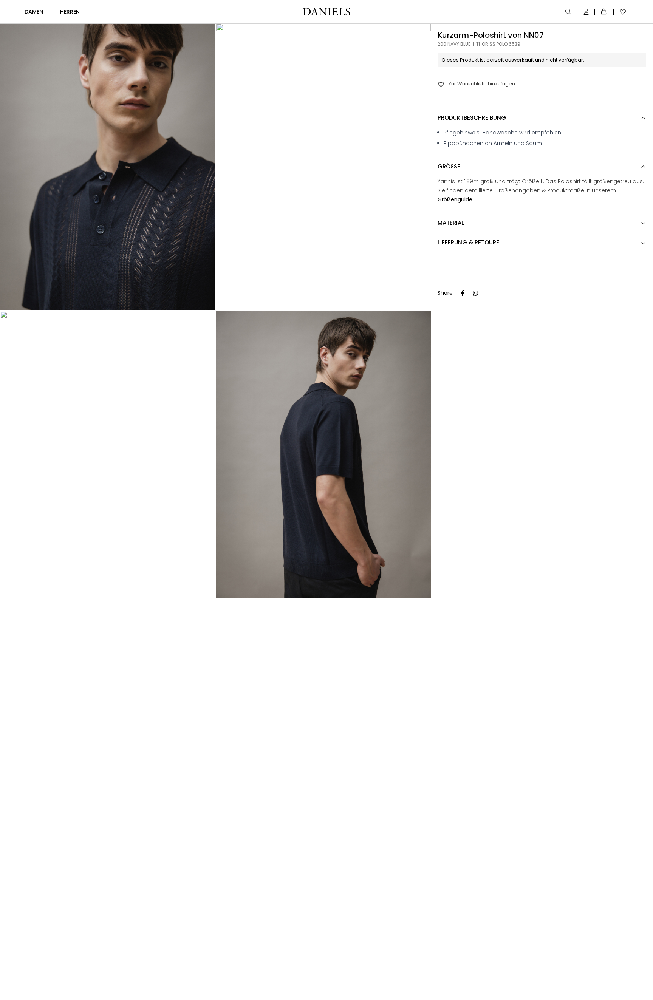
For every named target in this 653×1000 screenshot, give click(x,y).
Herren (70, 11)
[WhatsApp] (475, 293)
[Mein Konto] (587, 11)
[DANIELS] (326, 12)
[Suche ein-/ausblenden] (569, 11)
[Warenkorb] (605, 12)
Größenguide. (456, 199)
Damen (34, 11)
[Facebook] (463, 293)
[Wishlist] (620, 11)
